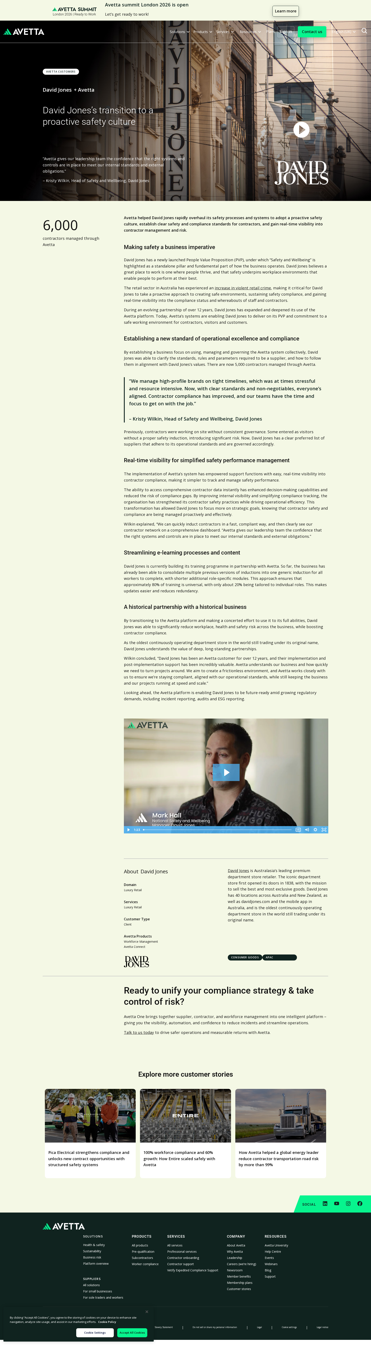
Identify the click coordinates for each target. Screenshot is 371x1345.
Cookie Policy (107, 1322)
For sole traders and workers (103, 1297)
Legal (259, 1327)
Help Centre (273, 1251)
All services (174, 1245)
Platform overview (96, 1263)
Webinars (271, 1264)
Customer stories (239, 1289)
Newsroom (235, 1270)
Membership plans (239, 1283)
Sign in (286, 31)
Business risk (92, 1257)
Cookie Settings (95, 1332)
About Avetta (236, 1245)
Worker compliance (145, 1264)
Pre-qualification (143, 1251)
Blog (268, 1270)
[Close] (147, 1311)
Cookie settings (289, 1327)
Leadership (234, 1258)
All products (140, 1245)
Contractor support (180, 1264)
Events (269, 1258)
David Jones (238, 870)
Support (270, 1276)
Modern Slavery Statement (159, 1327)
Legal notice (322, 1327)
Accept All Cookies (132, 1332)
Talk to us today (139, 1032)
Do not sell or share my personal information (215, 1327)
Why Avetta (235, 1251)
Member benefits (239, 1276)
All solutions (91, 1285)
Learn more (285, 11)
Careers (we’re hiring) (241, 1264)
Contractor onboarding (183, 1258)
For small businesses (97, 1291)
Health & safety (94, 1245)
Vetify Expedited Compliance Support (192, 1270)
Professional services (182, 1251)
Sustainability (92, 1251)
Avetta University (276, 1245)
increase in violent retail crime (243, 287)
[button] (179, 32)
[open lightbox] (301, 130)
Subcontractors (142, 1258)
